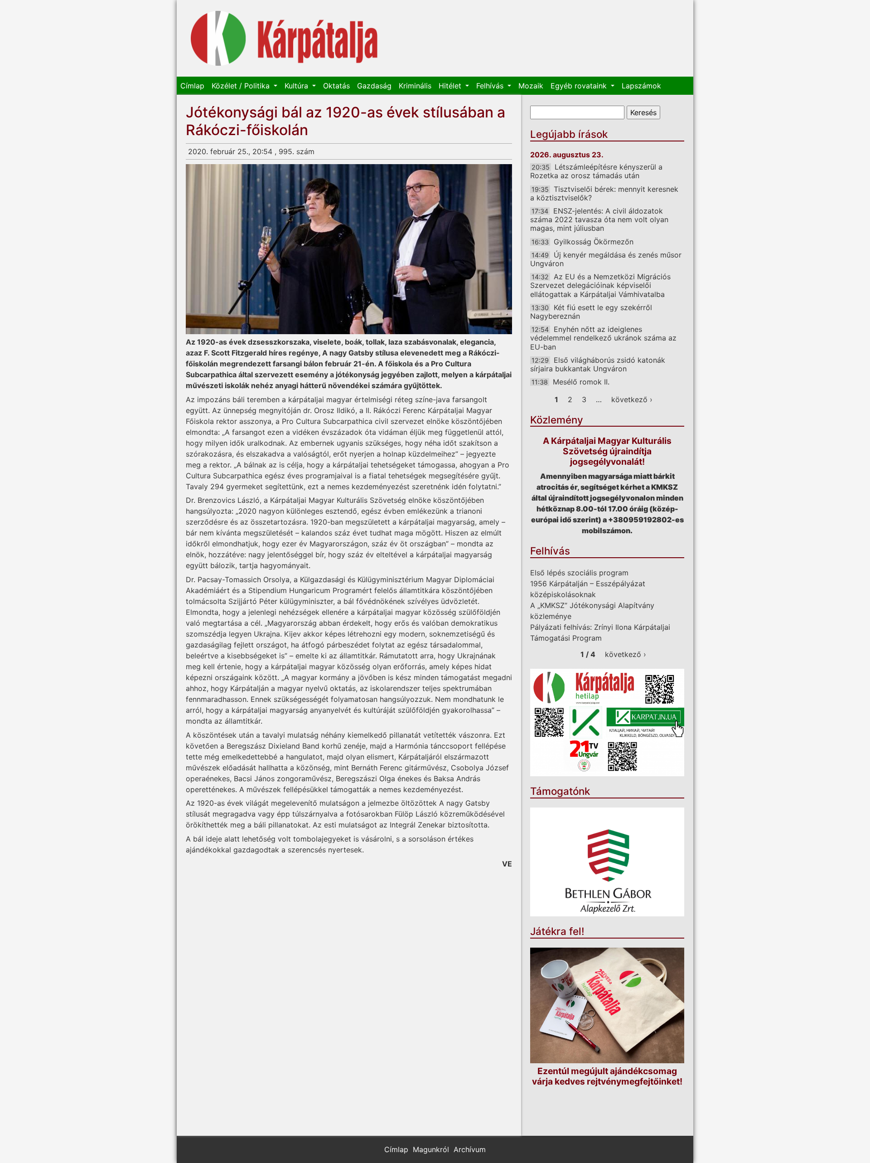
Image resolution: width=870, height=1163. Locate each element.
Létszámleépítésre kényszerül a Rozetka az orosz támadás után (596, 171)
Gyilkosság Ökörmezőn (593, 241)
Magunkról (431, 1149)
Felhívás (491, 85)
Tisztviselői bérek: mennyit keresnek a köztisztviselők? (604, 193)
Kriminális (415, 85)
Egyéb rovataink (580, 85)
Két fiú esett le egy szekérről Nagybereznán (591, 312)
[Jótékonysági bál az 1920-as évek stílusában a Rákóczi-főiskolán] (349, 249)
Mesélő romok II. (581, 381)
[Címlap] (284, 38)
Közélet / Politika (242, 85)
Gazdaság (374, 85)
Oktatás (336, 85)
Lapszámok (641, 85)
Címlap (192, 85)
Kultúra (297, 85)
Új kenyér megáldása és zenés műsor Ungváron (606, 259)
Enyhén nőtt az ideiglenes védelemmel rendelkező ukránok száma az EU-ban (603, 338)
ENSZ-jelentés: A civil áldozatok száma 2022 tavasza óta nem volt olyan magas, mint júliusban (599, 219)
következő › (631, 399)
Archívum (470, 1149)
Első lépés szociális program (579, 572)
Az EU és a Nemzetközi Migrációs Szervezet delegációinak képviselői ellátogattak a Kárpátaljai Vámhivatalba (600, 285)
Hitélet (451, 85)
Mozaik (530, 85)
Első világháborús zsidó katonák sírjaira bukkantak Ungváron (597, 364)
